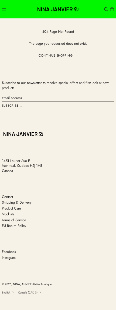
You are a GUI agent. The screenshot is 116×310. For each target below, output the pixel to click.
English (6, 293)
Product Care (11, 208)
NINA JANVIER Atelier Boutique (32, 284)
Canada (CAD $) (28, 293)
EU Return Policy (14, 225)
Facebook (9, 251)
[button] (106, 9)
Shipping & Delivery (17, 202)
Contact (7, 196)
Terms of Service (14, 220)
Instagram (9, 257)
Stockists (8, 214)
